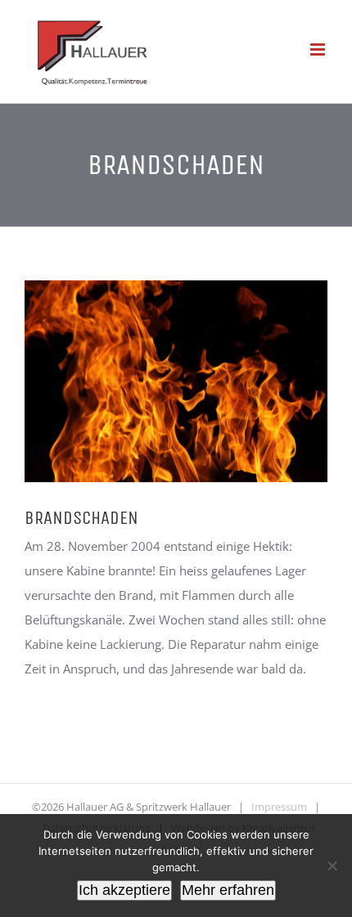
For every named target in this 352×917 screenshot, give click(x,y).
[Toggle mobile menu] (318, 49)
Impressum (279, 806)
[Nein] (331, 865)
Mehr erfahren (228, 890)
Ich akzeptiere (124, 890)
